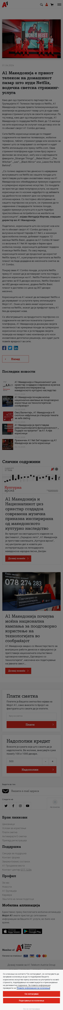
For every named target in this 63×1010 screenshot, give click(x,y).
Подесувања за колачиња (31, 1001)
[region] (31, 990)
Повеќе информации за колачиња (33, 988)
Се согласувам (32, 994)
